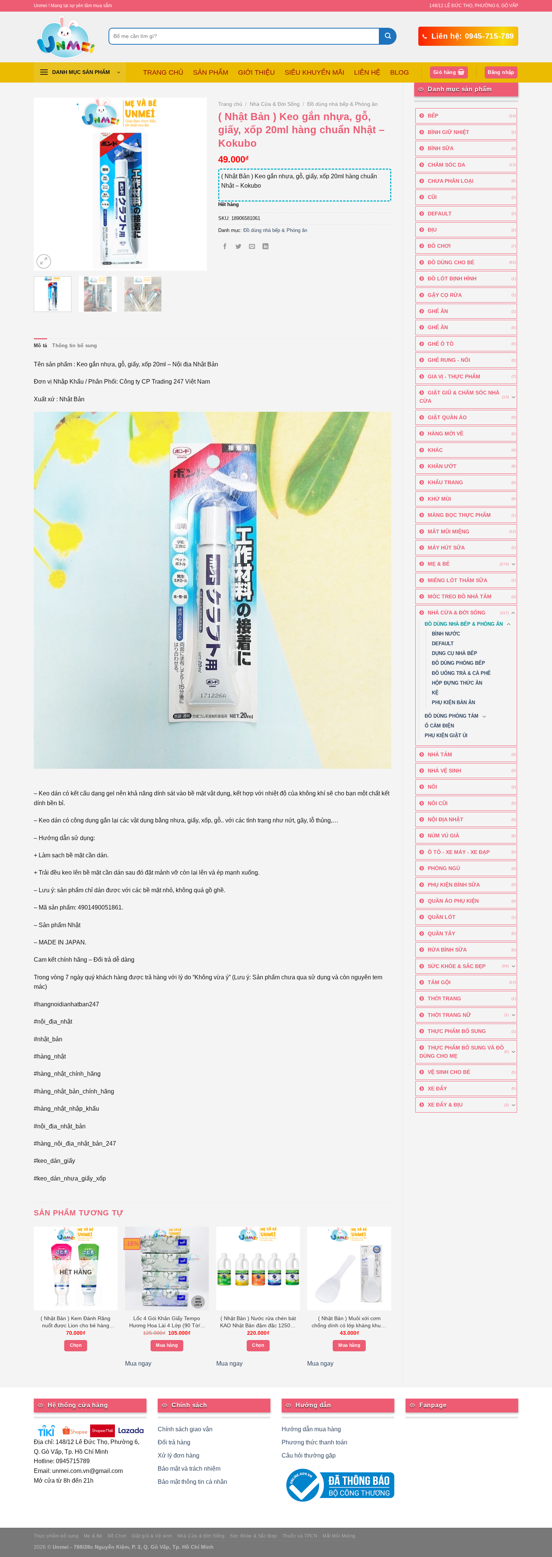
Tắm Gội (439, 982)
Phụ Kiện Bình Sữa (454, 885)
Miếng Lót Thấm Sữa (457, 580)
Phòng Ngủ (444, 868)
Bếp (433, 116)
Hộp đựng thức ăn (457, 683)
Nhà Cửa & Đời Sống (457, 613)
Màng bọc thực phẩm (459, 515)
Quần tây (441, 934)
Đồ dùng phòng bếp (458, 663)
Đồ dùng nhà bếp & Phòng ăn (464, 624)
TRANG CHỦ (163, 72)
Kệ (435, 693)
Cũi (432, 197)
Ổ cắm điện (439, 726)
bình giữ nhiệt (448, 132)
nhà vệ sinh (444, 771)
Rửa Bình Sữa (447, 950)
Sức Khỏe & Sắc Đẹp (457, 966)
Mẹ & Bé (438, 564)
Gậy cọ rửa (445, 295)
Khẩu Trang (445, 482)
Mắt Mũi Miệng (448, 532)
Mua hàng (167, 1345)
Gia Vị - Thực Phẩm (454, 376)
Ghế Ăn (438, 311)
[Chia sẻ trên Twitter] (238, 247)
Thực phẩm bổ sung (56, 1536)
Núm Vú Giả (443, 836)
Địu (432, 230)
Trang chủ (230, 104)
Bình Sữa (441, 148)
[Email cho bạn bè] (252, 247)
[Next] (194, 184)
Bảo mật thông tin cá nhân (192, 1482)
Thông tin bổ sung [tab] (74, 345)
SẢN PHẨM (210, 72)
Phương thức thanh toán (314, 1442)
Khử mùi (439, 499)
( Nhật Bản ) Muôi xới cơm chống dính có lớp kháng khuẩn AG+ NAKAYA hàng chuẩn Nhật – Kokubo (349, 1322)
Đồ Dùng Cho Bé (451, 262)
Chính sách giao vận (185, 1429)
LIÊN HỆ (367, 72)
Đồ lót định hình (452, 279)
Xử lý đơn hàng (178, 1455)
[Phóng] (43, 261)
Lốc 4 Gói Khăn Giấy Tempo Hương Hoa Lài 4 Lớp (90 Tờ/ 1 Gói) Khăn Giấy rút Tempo (167, 1322)
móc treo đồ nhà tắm (460, 596)
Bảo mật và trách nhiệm (189, 1468)
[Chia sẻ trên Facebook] (225, 247)
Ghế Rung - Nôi (449, 360)
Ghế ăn (438, 327)
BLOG (399, 72)
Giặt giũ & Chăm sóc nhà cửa (459, 397)
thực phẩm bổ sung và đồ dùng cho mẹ (461, 1052)
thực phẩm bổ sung (457, 1031)
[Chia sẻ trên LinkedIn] (265, 247)
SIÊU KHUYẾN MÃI (314, 72)
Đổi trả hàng (174, 1442)
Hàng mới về (445, 434)
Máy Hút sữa (446, 548)
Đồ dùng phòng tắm (451, 716)
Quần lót (441, 917)
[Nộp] (388, 36)
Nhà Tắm (440, 754)
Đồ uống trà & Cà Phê (461, 673)
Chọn (75, 1345)
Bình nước (446, 634)
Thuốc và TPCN (300, 1536)
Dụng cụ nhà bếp (454, 653)
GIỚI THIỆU (256, 72)
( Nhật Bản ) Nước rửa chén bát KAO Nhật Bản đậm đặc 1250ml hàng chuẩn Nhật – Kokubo (258, 1322)
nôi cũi (438, 803)
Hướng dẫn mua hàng (311, 1429)
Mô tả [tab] (40, 345)
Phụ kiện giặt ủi (446, 735)
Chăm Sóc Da (446, 165)
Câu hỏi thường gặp (309, 1455)
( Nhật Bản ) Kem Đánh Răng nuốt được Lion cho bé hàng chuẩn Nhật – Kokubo (75, 1322)
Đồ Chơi (439, 246)
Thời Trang (444, 998)
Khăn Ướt (442, 466)
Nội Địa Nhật (445, 819)
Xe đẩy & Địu (445, 1105)
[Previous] (46, 184)
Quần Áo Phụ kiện (453, 901)
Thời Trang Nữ (449, 1015)
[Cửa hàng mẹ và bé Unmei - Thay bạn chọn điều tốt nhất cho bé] (65, 37)
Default (440, 214)
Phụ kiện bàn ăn (453, 702)
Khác (435, 450)
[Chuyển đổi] (513, 397)
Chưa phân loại (451, 181)
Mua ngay (138, 1363)
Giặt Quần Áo (447, 417)
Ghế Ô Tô (441, 344)
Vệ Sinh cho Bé (449, 1072)
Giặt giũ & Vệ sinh (151, 1536)
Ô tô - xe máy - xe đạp (459, 852)
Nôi (432, 787)
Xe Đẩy (437, 1089)
